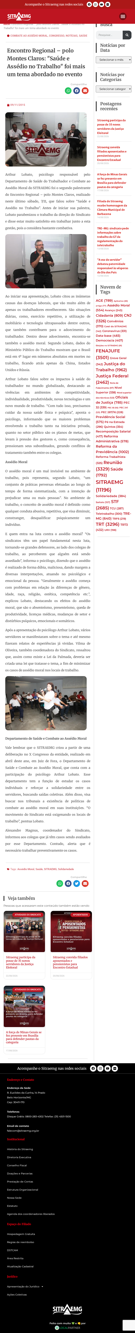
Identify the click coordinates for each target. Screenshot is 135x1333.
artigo (101, 306)
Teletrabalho (109, 513)
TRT (108, 524)
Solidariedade (66, 869)
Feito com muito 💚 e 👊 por (68, 1323)
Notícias (72, 35)
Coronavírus (114, 331)
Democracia (109, 340)
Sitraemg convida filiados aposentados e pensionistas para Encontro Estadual (70, 962)
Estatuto (12, 1205)
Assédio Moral (25, 869)
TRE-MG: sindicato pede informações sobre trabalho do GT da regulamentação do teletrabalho (113, 237)
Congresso (56, 35)
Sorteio (103, 502)
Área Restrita (15, 1258)
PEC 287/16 (112, 412)
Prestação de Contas (20, 1181)
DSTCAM (12, 1250)
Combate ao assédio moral (29, 35)
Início (7, 24)
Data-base (108, 335)
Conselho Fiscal (17, 1165)
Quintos (113, 426)
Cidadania (109, 315)
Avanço (113, 310)
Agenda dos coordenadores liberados (31, 1214)
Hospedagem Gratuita (21, 1234)
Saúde (83, 35)
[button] (123, 16)
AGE (104, 300)
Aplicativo (121, 301)
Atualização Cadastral (20, 1266)
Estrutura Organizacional (22, 1189)
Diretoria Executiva (19, 1157)
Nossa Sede (14, 1197)
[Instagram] (95, 4)
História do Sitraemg (20, 1149)
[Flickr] (107, 4)
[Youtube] (101, 4)
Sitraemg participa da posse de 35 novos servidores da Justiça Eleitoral (20, 962)
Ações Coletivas (17, 1294)
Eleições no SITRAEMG (109, 345)
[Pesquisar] (127, 35)
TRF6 (119, 518)
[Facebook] (89, 4)
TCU (117, 508)
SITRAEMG (50, 869)
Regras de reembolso (20, 1242)
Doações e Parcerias (20, 1173)
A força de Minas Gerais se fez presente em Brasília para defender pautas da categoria (23, 1037)
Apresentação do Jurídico (23, 1286)
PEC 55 (113, 407)
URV (110, 530)
